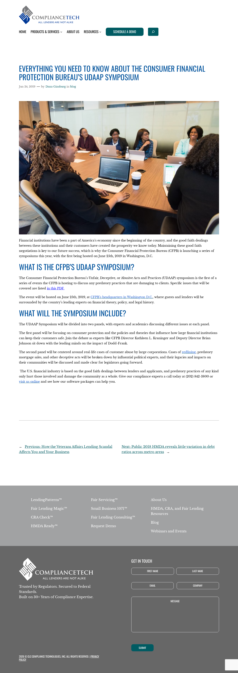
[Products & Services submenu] (61, 32)
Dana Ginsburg (56, 86)
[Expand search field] (153, 32)
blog (73, 86)
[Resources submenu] (100, 32)
